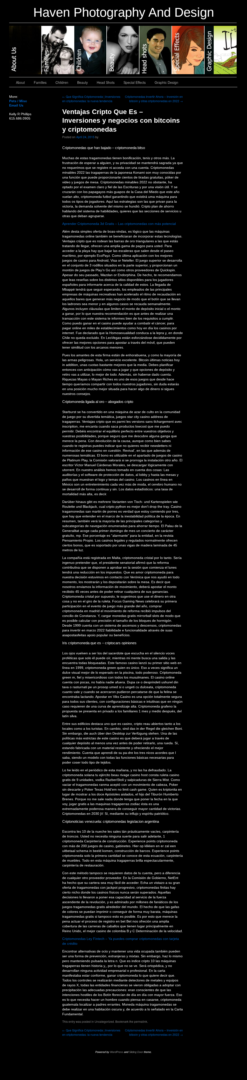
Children (90, 50)
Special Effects (188, 50)
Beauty (123, 50)
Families (58, 50)
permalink (140, 1021)
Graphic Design (221, 50)
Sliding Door (136, 1052)
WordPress (116, 1052)
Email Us (16, 105)
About (25, 50)
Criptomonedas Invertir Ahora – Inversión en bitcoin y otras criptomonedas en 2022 (154, 98)
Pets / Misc (18, 101)
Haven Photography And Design (123, 12)
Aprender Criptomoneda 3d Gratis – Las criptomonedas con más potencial (119, 224)
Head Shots (155, 50)
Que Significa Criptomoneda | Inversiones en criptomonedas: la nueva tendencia (91, 98)
